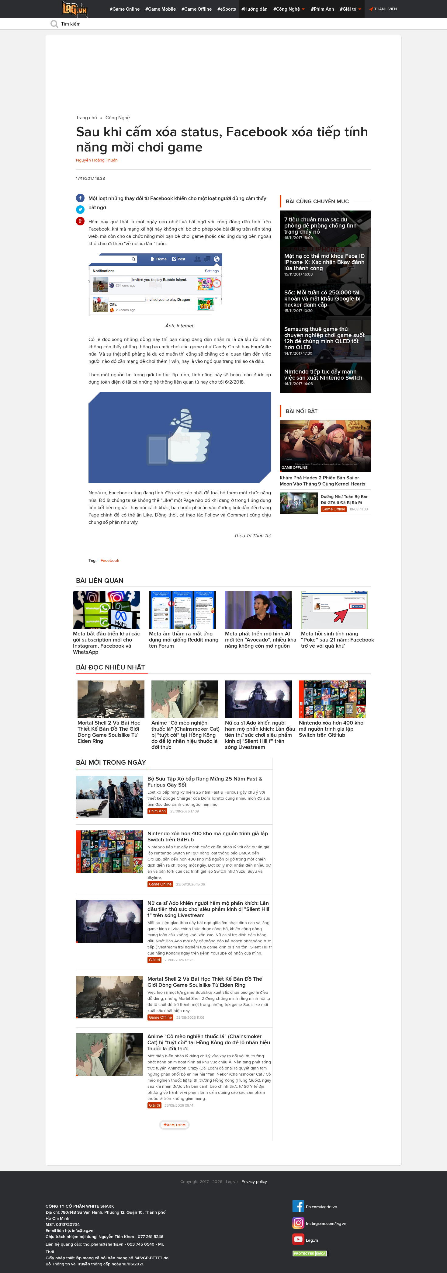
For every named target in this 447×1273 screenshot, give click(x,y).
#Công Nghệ (287, 9)
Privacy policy (254, 1181)
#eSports (226, 9)
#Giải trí (349, 9)
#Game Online (125, 9)
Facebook (110, 560)
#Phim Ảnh (322, 9)
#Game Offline (197, 9)
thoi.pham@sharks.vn (103, 1244)
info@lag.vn (82, 1230)
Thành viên (385, 9)
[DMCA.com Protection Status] (311, 1253)
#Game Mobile (160, 9)
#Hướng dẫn (254, 9)
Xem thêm (176, 1125)
